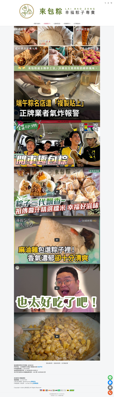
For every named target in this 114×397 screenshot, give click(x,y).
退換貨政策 (57, 363)
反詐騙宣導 (65, 363)
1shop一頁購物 (58, 395)
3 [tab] (58, 69)
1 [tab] (55, 69)
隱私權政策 (49, 363)
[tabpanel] (57, 48)
